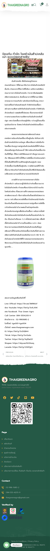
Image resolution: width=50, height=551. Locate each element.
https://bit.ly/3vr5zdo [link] (21, 335)
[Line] (25, 398)
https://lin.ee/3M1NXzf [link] (27, 303)
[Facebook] (5, 398)
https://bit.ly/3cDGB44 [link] (18, 331)
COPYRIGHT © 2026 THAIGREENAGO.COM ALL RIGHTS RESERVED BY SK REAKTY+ (25, 546)
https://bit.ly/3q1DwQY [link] (22, 339)
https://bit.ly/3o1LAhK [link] (27, 307)
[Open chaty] (6, 545)
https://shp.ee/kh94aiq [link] (23, 343)
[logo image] (15, 5)
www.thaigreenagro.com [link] (23, 327)
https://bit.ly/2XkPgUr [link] (22, 347)
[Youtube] (32, 398)
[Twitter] (12, 398)
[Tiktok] (19, 398)
